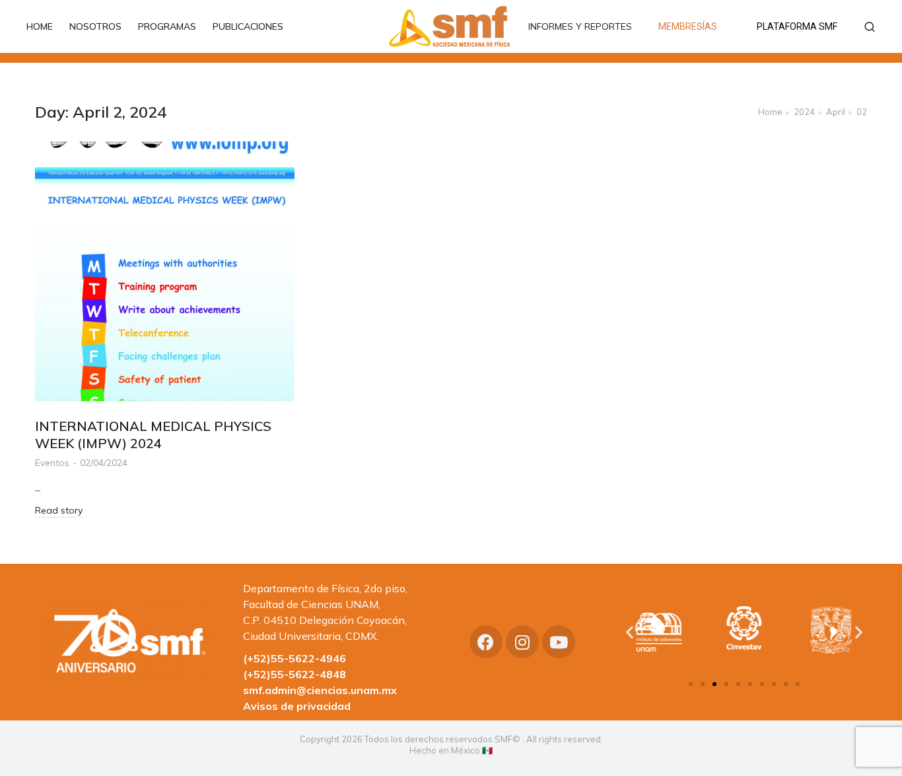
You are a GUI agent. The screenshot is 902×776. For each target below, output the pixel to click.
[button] (691, 684)
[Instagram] (522, 641)
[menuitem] (46, 26)
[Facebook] (486, 641)
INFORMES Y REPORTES (580, 26)
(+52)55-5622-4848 (294, 674)
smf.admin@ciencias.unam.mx (320, 690)
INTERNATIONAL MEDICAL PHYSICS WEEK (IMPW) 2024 (153, 434)
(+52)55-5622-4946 (294, 658)
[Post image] (165, 271)
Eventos (52, 463)
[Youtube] (558, 641)
